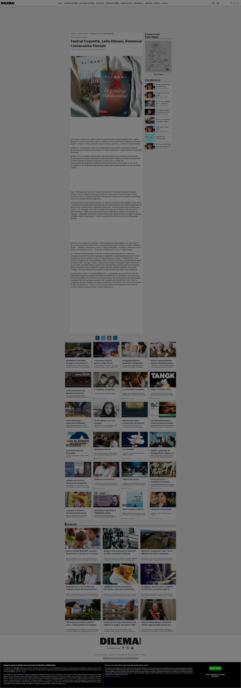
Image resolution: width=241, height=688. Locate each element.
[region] (120, 675)
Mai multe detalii (20, 671)
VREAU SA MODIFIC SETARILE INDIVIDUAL (215, 675)
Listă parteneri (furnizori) (113, 676)
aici (44, 680)
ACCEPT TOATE (215, 668)
